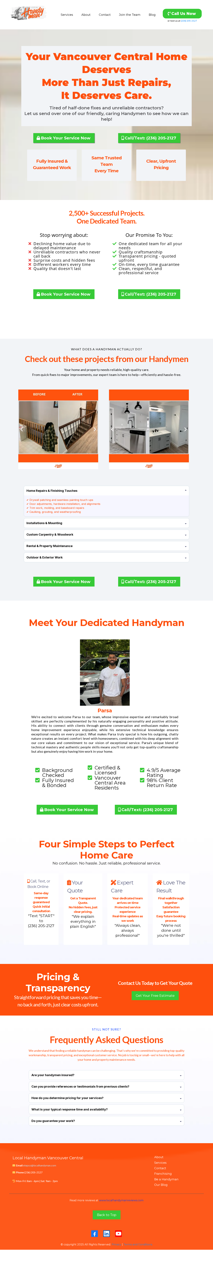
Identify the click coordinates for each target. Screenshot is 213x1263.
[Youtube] (118, 1234)
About (86, 15)
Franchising (163, 1174)
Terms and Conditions (137, 1244)
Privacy (116, 1244)
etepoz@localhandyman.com (39, 1165)
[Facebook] (95, 1234)
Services (67, 15)
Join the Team (129, 15)
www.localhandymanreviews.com (121, 1200)
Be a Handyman (166, 1179)
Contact (105, 15)
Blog (152, 15)
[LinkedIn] (106, 1234)
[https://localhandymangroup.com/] (28, 14)
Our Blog (161, 1185)
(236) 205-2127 (189, 20)
